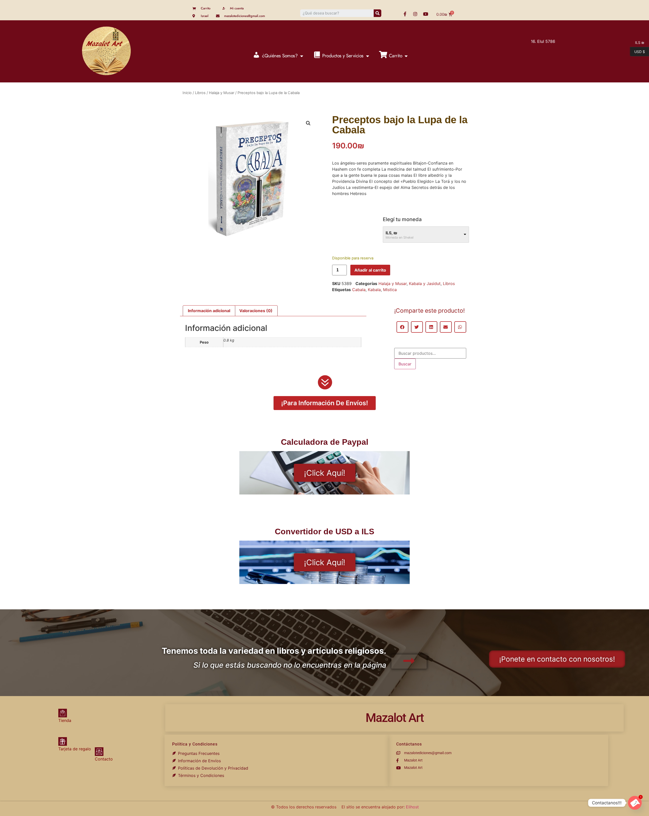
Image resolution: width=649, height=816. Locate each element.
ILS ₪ (637, 42)
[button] (308, 123)
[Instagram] (415, 14)
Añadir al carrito (370, 270)
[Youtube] (425, 14)
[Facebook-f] (404, 14)
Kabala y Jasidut (425, 283)
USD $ (637, 51)
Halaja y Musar (221, 93)
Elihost (412, 806)
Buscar (405, 363)
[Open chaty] (635, 803)
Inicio (187, 93)
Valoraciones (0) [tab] (256, 310)
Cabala (359, 289)
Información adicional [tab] (209, 310)
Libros (200, 93)
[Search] (377, 13)
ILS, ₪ (391, 233)
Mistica (390, 289)
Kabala (374, 289)
